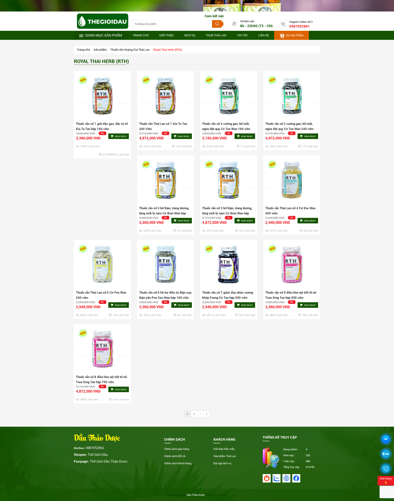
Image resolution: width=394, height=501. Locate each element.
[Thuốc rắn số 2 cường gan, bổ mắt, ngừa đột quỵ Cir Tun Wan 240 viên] (291, 95)
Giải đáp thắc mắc (224, 449)
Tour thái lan (216, 35)
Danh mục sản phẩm (103, 35)
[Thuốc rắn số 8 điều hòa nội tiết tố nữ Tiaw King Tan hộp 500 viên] (291, 264)
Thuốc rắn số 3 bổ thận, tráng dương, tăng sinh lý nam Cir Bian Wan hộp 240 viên (227, 213)
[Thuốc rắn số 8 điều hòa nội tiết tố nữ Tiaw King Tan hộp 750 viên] (102, 348)
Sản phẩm (100, 50)
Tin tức (242, 35)
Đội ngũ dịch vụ (222, 463)
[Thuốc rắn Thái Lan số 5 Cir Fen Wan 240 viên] (102, 264)
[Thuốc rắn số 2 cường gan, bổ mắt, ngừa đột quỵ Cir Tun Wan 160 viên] (228, 95)
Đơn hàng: (386, 481)
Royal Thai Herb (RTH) (167, 50)
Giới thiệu (166, 35)
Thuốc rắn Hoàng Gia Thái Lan (130, 50)
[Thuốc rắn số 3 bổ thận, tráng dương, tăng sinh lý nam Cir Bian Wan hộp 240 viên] (228, 179)
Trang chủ (141, 35)
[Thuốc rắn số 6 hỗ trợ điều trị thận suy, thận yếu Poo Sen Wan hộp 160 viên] (165, 264)
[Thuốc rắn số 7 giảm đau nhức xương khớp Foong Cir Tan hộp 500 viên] (228, 264)
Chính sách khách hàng (177, 463)
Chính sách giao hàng (176, 449)
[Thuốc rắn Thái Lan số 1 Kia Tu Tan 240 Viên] (165, 95)
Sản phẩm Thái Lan (224, 456)
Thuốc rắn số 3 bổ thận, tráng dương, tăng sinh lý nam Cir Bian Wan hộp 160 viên (164, 213)
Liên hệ (263, 35)
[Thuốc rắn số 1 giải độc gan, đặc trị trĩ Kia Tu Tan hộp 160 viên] (102, 95)
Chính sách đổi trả (174, 456)
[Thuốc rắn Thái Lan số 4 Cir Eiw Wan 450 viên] (291, 179)
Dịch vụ (189, 35)
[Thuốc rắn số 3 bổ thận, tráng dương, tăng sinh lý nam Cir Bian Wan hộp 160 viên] (165, 179)
